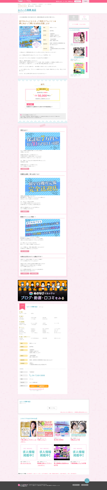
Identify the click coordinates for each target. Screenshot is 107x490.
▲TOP (87, 480)
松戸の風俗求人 (45, 473)
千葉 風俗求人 (34, 4)
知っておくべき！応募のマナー (67, 412)
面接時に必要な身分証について (81, 412)
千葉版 (29, 4)
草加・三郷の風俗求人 (72, 473)
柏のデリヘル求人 (37, 473)
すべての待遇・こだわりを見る (79, 24)
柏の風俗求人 (29, 473)
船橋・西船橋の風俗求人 (54, 473)
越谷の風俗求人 (63, 473)
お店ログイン (76, 484)
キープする (52, 408)
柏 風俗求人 (41, 4)
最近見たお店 (59, 1)
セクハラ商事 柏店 (27, 10)
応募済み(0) (70, 1)
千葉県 (85, 1)
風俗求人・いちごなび (22, 4)
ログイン (78, 1)
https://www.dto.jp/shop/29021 (35, 389)
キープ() (65, 1)
